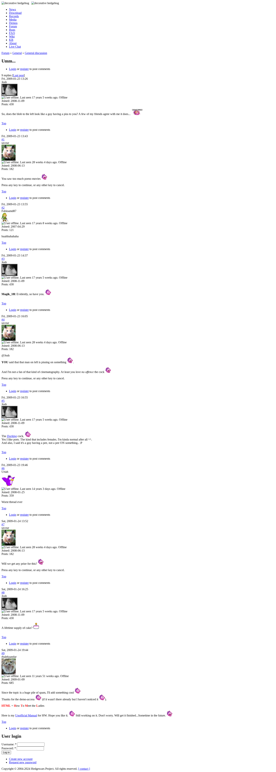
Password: (9, 748)
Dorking (12, 436)
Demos (13, 23)
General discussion (36, 53)
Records (14, 16)
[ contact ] (84, 768)
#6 (3, 468)
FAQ (12, 33)
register (24, 69)
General (17, 53)
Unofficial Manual (26, 715)
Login (12, 69)
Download (15, 12)
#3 (3, 258)
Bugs (12, 29)
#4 (3, 319)
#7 (3, 524)
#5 (3, 400)
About (13, 43)
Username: (9, 744)
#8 (3, 592)
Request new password (22, 762)
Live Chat (15, 46)
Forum (13, 26)
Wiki (12, 36)
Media (13, 19)
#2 (3, 207)
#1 (3, 139)
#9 (3, 653)
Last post (18, 75)
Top (4, 123)
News (12, 9)
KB (11, 39)
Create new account (20, 759)
